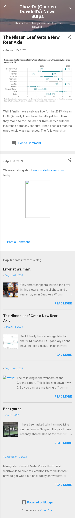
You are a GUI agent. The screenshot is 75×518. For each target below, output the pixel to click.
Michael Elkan (46, 510)
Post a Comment (18, 242)
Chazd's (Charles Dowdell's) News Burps (37, 11)
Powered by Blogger (39, 502)
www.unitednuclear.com (48, 170)
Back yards (12, 409)
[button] (69, 38)
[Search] (69, 8)
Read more (63, 303)
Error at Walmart (17, 269)
